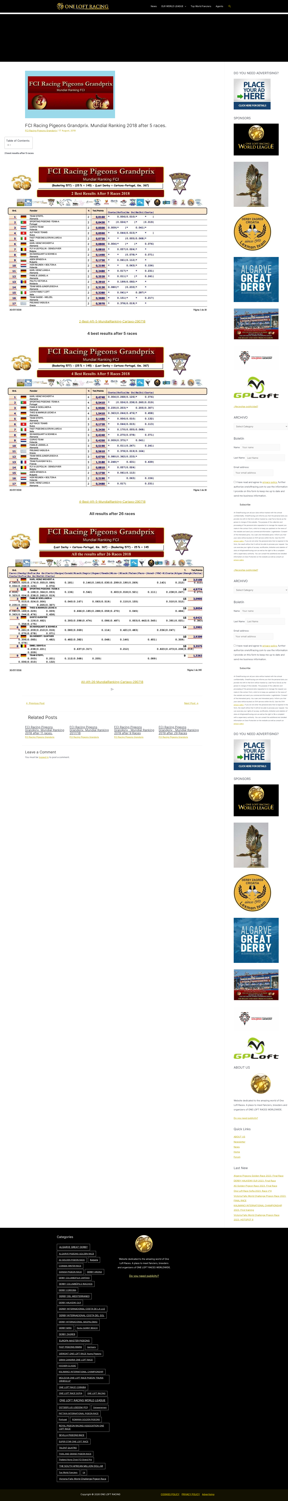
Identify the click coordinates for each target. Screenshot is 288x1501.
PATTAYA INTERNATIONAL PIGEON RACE (79, 1413)
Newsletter (239, 1141)
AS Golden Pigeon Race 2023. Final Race (255, 1185)
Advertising (208, 1494)
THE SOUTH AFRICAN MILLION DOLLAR (81, 1466)
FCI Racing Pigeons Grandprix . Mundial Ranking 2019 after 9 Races (134, 730)
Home (237, 1151)
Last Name (239, 457)
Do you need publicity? (246, 1118)
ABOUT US (239, 1136)
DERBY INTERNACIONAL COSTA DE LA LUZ (82, 1309)
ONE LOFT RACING (96, 1393)
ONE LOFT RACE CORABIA (72, 1387)
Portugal (63, 1419)
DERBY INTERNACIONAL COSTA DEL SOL (81, 1315)
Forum (237, 1157)
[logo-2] (256, 358)
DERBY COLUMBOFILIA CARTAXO (74, 1278)
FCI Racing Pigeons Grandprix (41, 130)
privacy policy (269, 482)
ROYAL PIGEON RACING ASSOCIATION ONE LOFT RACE (81, 1427)
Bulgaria (94, 1260)
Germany (91, 1347)
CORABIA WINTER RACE (70, 1266)
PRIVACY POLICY (191, 1494)
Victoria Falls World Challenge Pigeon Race (82, 1478)
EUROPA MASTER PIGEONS (74, 1340)
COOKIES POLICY (170, 1494)
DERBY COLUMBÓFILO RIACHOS (75, 1284)
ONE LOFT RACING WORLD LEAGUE (82, 1400)
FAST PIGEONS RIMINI (70, 1347)
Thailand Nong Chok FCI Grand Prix (75, 1459)
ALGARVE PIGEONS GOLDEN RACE (76, 1253)
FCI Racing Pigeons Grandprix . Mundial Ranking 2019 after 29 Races (179, 730)
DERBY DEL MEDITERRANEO (74, 1296)
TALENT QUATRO (68, 1447)
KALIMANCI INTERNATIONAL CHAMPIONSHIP (81, 1371)
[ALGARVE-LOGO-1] (256, 279)
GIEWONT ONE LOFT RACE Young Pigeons (80, 1353)
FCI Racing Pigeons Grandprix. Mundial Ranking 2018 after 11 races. (44, 730)
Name (237, 447)
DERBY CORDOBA (67, 1290)
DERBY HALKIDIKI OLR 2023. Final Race (255, 1180)
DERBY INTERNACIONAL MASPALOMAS (78, 1322)
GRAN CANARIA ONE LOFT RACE (76, 1359)
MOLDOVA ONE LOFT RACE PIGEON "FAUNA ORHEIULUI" (81, 1379)
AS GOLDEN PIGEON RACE (72, 1260)
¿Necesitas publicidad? (246, 406)
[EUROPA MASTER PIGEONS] (256, 323)
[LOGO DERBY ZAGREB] (252, 231)
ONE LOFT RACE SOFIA (70, 1393)
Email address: (241, 467)
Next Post (191, 703)
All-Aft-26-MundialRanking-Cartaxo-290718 (112, 682)
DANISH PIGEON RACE (70, 1272)
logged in (44, 757)
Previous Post (35, 703)
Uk (84, 1472)
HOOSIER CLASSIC (67, 1365)
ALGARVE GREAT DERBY (73, 1247)
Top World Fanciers (68, 1472)
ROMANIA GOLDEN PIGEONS (86, 1419)
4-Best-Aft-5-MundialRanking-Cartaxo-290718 (112, 501)
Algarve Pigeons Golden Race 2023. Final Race (259, 1175)
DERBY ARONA (94, 1272)
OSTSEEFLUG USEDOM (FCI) (73, 1407)
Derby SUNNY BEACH (87, 1328)
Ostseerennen (100, 1407)
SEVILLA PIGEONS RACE (71, 1435)
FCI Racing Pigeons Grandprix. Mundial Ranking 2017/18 (89, 730)
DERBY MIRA (65, 1328)
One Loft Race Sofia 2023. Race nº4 (253, 1191)
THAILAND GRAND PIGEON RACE (75, 1454)
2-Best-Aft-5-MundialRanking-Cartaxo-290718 (112, 321)
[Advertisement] (144, 35)
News (237, 1147)
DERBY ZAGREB (67, 1334)
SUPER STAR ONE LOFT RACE (73, 1441)
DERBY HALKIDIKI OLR (70, 1302)
